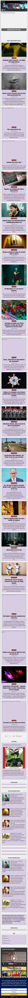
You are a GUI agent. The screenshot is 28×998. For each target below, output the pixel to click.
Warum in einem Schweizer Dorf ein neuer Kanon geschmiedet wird (14, 94)
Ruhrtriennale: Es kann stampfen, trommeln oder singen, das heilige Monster (14, 581)
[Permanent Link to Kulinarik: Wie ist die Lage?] (14, 149)
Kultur (14, 58)
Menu (4, 2)
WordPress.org (5, 943)
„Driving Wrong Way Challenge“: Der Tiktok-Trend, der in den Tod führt (14, 456)
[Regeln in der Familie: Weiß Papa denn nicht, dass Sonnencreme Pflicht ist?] (5, 826)
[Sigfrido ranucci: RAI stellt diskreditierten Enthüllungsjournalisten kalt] (5, 800)
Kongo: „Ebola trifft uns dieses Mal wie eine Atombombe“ (14, 360)
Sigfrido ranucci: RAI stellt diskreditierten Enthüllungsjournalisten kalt (14, 221)
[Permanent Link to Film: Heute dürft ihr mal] (14, 116)
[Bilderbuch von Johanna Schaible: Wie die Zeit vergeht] (5, 839)
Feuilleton (15, 187)
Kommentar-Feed (6, 940)
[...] (3, 776)
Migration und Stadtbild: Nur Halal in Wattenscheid (14, 24)
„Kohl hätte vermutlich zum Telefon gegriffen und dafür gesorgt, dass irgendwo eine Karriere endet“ (14, 325)
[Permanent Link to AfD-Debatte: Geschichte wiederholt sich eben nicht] (14, 603)
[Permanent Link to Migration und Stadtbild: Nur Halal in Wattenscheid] (14, 179)
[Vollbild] (24, 964)
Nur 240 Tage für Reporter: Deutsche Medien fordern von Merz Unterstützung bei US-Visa (14, 487)
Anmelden (4, 936)
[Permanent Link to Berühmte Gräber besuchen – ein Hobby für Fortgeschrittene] (14, 50)
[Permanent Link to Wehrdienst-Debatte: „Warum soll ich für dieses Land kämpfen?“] (14, 413)
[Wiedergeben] (3, 964)
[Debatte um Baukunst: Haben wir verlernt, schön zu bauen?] (5, 815)
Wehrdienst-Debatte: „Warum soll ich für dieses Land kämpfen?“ (14, 424)
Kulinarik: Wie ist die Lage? (14, 162)
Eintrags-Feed (5, 938)
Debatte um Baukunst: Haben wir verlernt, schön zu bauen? (14, 253)
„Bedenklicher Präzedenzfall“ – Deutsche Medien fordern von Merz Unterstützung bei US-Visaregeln (14, 688)
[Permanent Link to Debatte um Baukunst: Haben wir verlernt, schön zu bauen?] (14, 242)
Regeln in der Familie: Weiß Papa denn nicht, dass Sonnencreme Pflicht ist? (17, 822)
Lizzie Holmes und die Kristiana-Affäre (12, 744)
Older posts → (19, 736)
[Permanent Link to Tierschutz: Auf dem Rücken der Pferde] (14, 709)
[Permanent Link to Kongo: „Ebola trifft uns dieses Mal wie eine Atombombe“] (14, 346)
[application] (14, 958)
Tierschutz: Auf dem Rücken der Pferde (14, 722)
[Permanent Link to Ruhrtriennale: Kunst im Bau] (14, 539)
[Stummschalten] (22, 964)
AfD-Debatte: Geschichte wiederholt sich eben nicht (14, 617)
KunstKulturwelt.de (14, 6)
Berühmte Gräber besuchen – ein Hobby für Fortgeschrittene (14, 61)
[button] (14, 958)
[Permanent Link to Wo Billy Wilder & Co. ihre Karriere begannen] (14, 275)
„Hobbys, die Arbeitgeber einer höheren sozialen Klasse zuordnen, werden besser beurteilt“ (14, 393)
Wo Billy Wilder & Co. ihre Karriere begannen (14, 289)
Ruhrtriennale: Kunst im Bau (14, 550)
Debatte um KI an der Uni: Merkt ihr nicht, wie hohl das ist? (14, 653)
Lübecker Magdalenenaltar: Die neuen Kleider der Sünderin (14, 519)
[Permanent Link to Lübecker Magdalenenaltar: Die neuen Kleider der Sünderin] (14, 508)
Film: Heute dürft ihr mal (14, 129)
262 (14, 736)
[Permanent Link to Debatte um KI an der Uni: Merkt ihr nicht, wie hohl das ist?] (14, 639)
